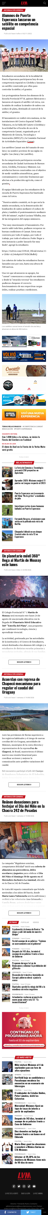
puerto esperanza (23, 429)
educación (8, 429)
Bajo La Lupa (25, 1193)
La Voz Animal (38, 1193)
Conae (30, 141)
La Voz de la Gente (11, 1193)
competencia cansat (33, 427)
